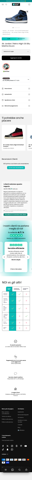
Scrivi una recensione (16, 168)
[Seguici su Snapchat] (7, 449)
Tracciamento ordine (7, 440)
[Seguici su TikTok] (3, 449)
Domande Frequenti (23, 414)
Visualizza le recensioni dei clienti (15, 214)
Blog (19, 427)
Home (4, 30)
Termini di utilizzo (6, 416)
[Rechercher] (19, 469)
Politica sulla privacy (7, 419)
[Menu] (5, 469)
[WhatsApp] (12, 469)
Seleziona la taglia (9, 51)
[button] (4, 257)
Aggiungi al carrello (16, 58)
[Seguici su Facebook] (3, 446)
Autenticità (21, 412)
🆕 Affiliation (21, 430)
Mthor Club (23, 346)
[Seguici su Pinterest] (21, 446)
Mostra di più (16, 260)
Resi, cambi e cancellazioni (5, 412)
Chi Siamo (21, 417)
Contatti (20, 425)
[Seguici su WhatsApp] (12, 449)
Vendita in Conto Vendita (22, 421)
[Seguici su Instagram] (12, 446)
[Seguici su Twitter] (7, 446)
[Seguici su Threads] (16, 446)
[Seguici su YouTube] (25, 446)
